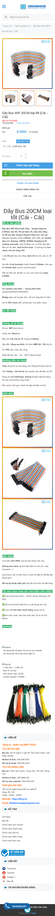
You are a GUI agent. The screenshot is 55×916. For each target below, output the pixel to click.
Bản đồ (5, 821)
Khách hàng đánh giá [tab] (27, 189)
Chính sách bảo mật (11, 840)
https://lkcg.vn (19, 799)
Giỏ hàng (6, 817)
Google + (11, 877)
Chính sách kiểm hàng (12, 836)
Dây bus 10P (23, 141)
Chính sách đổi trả (10, 832)
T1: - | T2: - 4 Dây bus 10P (14, 146)
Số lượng (6, 155)
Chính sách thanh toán (12, 829)
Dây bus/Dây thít (22, 26)
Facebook (11, 868)
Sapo (33, 913)
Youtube (10, 873)
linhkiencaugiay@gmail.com (24, 803)
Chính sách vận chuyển (12, 825)
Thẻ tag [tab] (27, 196)
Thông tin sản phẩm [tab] (27, 183)
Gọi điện (27, 173)
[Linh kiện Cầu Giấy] (31, 6)
